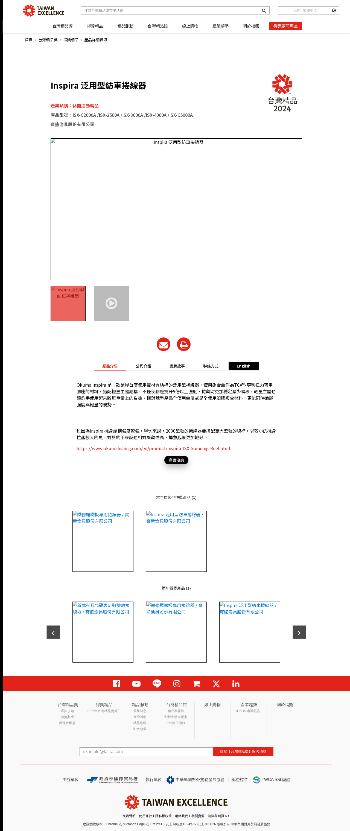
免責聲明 (129, 816)
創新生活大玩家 (175, 717)
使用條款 (145, 816)
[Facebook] (116, 684)
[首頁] (43, 10)
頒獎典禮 (67, 717)
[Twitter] (216, 684)
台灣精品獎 (62, 26)
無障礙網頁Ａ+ (218, 816)
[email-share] (163, 344)
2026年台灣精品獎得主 (104, 711)
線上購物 (190, 26)
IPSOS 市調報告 (248, 711)
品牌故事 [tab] (177, 366)
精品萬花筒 (176, 711)
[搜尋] (264, 10)
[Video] (136, 684)
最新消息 (139, 711)
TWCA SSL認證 (275, 779)
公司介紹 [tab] (143, 366)
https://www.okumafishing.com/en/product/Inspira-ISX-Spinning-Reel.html (153, 448)
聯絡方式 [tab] (210, 366)
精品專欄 (139, 723)
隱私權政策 (163, 816)
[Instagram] (176, 684)
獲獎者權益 (67, 723)
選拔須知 (67, 711)
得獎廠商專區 (285, 26)
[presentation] (53, 632)
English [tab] (243, 366)
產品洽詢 (176, 460)
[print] (184, 344)
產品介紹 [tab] (110, 366)
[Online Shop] (196, 684)
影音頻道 (139, 729)
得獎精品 (95, 26)
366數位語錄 (176, 723)
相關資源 (198, 816)
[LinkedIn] (236, 684)
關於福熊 (251, 26)
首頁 (29, 39)
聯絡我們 (181, 816)
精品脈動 (125, 26)
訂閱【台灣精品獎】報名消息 (243, 752)
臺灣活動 (139, 717)
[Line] (157, 684)
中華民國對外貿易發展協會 (199, 779)
